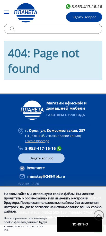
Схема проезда (37, 141)
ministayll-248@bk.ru (46, 176)
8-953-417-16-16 (87, 7)
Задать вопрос (84, 17)
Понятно (80, 224)
